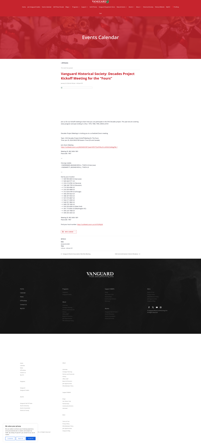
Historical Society (148, 7)
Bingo (67, 7)
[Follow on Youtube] (156, 307)
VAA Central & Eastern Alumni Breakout (127, 254)
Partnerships (108, 296)
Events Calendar (47, 7)
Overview (65, 305)
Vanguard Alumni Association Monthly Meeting (76, 254)
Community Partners (110, 299)
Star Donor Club (109, 294)
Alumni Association (110, 316)
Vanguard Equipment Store (107, 7)
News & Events (121, 7)
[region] (20, 433)
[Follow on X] (153, 307)
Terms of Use (150, 292)
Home (24, 7)
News (22, 297)
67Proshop (23, 300)
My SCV (22, 308)
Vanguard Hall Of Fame (111, 312)
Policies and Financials (68, 309)
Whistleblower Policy (68, 320)
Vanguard (65, 292)
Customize (10, 438)
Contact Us (23, 304)
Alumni (131, 7)
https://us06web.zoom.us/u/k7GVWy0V (90, 224)
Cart (100, 13)
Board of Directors (67, 316)
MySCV (168, 7)
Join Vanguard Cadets (33, 7)
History (64, 312)
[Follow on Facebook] (149, 307)
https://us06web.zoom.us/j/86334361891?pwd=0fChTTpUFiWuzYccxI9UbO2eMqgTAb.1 (89, 147)
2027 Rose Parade (58, 7)
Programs (75, 7)
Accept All (30, 438)
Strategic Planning (67, 307)
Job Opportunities (67, 318)
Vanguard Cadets (67, 294)
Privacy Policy (151, 294)
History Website (159, 7)
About (138, 7)
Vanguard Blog (151, 301)
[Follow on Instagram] (160, 307)
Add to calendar (69, 231)
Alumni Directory (109, 314)
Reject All (20, 438)
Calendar (23, 293)
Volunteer (107, 301)
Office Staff (65, 314)
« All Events (64, 63)
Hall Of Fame (93, 7)
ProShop (176, 7)
